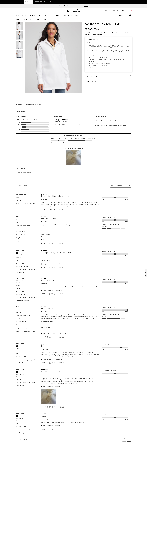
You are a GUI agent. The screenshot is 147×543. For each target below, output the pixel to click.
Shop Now (83, 5)
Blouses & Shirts (41, 19)
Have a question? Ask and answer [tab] (34, 104)
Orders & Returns (116, 10)
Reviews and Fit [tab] (19, 104)
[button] (130, 15)
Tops (32, 19)
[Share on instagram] (95, 81)
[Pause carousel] (145, 6)
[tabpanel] (73, 275)
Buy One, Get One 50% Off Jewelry (67, 5)
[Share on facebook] (92, 81)
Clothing (25, 19)
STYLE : (89, 42)
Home (18, 19)
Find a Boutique (125, 10)
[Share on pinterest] (97, 81)
